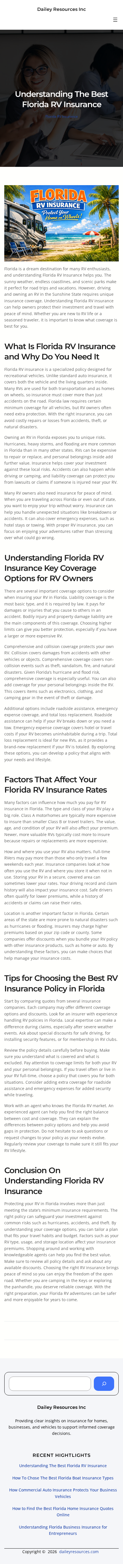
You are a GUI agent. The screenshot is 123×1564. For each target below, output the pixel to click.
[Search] (104, 1384)
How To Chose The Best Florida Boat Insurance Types (63, 1478)
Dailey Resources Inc (61, 9)
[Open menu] (115, 19)
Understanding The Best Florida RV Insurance (63, 1465)
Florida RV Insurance (61, 116)
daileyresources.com (79, 1551)
